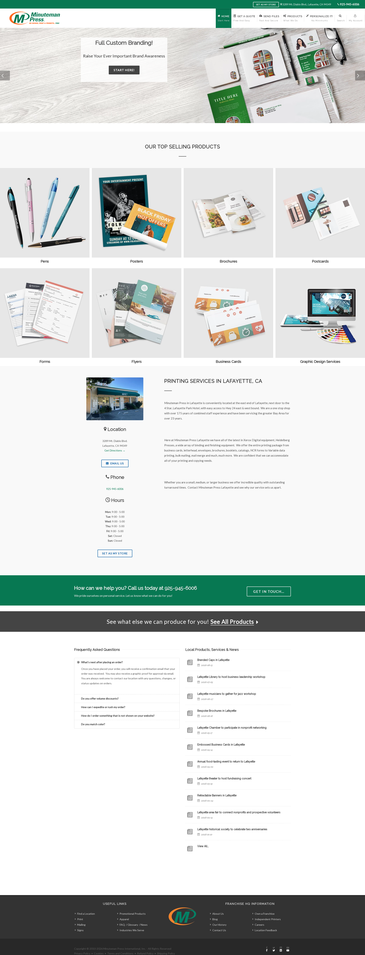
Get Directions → (114, 450)
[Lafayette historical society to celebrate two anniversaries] (189, 831)
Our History (219, 924)
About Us (218, 913)
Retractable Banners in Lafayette (216, 795)
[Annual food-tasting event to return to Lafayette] (189, 764)
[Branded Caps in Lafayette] (189, 662)
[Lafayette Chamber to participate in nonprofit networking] (189, 730)
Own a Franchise (265, 913)
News (144, 924)
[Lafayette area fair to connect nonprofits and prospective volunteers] (189, 814)
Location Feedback (266, 930)
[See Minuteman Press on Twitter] (274, 949)
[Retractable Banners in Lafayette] (189, 797)
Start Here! (128, 70)
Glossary (133, 924)
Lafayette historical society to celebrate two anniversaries (232, 829)
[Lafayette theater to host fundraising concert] (189, 780)
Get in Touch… (268, 591)
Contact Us (219, 930)
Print (80, 919)
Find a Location (86, 913)
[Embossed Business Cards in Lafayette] (189, 747)
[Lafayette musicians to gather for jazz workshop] (189, 696)
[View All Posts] (189, 848)
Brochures (228, 261)
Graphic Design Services (320, 361)
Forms (45, 361)
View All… (203, 846)
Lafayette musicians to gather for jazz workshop (226, 693)
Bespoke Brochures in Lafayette (216, 710)
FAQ (122, 924)
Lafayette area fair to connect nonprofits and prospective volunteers (238, 812)
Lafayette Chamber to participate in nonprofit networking (232, 727)
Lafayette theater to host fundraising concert (224, 778)
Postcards (320, 261)
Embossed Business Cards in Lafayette (221, 744)
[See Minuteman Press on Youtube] (288, 949)
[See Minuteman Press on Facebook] (267, 949)
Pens (45, 261)
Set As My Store (115, 553)
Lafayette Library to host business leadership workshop (231, 676)
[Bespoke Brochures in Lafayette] (189, 713)
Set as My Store (266, 4)
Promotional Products (133, 913)
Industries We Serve (132, 930)
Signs (80, 930)
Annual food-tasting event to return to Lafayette (226, 761)
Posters (136, 261)
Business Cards (228, 361)
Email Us (117, 463)
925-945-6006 (349, 4)
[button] (5, 75)
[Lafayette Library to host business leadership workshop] (189, 679)
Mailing (81, 924)
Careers (259, 924)
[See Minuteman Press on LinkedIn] (281, 949)
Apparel (124, 919)
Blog (215, 919)
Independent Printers (268, 919)
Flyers (137, 361)
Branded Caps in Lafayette (213, 659)
